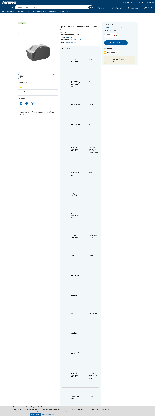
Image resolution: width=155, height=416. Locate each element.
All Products (10, 11)
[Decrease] (114, 36)
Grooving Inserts (64, 11)
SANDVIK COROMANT (76, 40)
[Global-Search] (90, 7)
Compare (56, 74)
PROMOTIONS (150, 2)
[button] (124, 2)
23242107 (69, 37)
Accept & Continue (35, 414)
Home (3, 11)
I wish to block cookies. (48, 414)
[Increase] (116, 36)
